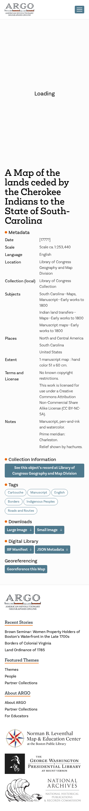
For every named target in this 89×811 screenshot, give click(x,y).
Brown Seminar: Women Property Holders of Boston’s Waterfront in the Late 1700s (42, 634)
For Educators (16, 716)
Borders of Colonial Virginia (28, 643)
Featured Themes (22, 660)
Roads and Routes (21, 511)
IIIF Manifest (17, 549)
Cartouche (15, 492)
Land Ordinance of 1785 (25, 650)
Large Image (17, 530)
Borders (13, 502)
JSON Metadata (50, 549)
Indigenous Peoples (41, 502)
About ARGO (17, 693)
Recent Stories (19, 622)
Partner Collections (21, 683)
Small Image (47, 530)
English (59, 492)
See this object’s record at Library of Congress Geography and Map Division (44, 470)
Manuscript (38, 492)
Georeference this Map (26, 569)
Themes (12, 669)
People (10, 676)
